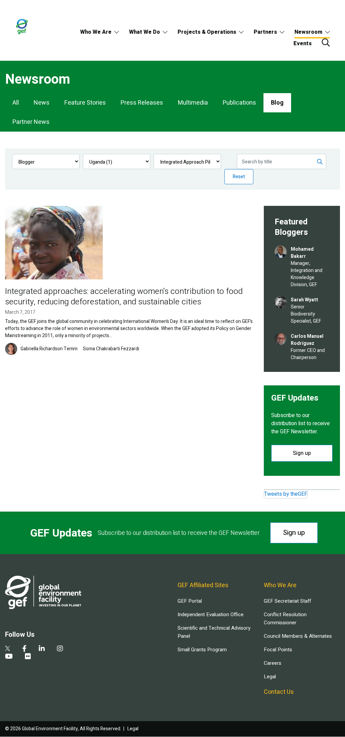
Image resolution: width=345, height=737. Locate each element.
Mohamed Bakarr (302, 253)
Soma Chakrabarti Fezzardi (111, 349)
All (15, 102)
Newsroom (308, 32)
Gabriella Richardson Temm (49, 349)
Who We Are (96, 32)
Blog (277, 102)
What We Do (144, 32)
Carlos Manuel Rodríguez (307, 340)
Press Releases (142, 102)
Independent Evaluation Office (211, 614)
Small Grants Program (202, 649)
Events (302, 43)
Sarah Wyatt (304, 299)
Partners (265, 32)
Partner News (31, 122)
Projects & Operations (207, 32)
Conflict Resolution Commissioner (285, 618)
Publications (239, 102)
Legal (270, 676)
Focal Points (278, 649)
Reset (239, 176)
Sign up (302, 453)
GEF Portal (190, 601)
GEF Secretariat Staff (287, 601)
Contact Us (279, 692)
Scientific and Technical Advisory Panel (214, 632)
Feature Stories (85, 102)
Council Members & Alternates (298, 636)
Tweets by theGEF (285, 494)
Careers (272, 663)
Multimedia (193, 102)
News (42, 102)
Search (326, 42)
